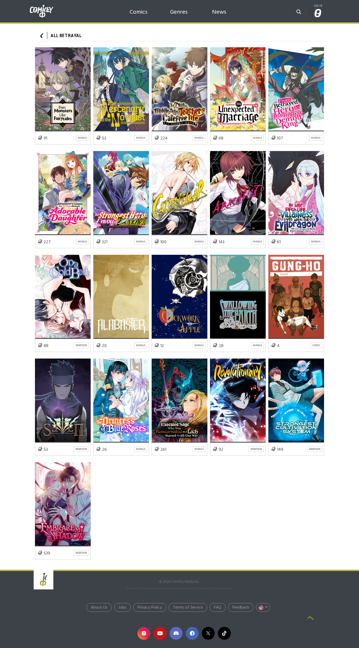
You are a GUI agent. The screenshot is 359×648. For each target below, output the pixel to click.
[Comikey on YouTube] (159, 633)
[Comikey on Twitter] (208, 633)
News (219, 12)
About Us (99, 607)
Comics (138, 12)
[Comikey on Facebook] (192, 633)
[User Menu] (318, 13)
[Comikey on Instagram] (143, 633)
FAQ (217, 607)
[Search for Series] (299, 10)
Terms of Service (188, 607)
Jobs (122, 607)
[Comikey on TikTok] (224, 633)
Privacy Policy (149, 607)
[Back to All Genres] (41, 35)
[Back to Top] (310, 618)
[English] (263, 607)
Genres (179, 12)
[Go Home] (41, 6)
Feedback (240, 607)
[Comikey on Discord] (176, 633)
